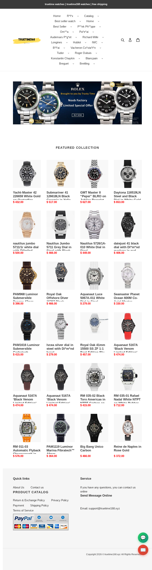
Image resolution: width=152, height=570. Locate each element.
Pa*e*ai (83, 31)
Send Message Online (96, 495)
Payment (18, 505)
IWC (94, 42)
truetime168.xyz (112, 554)
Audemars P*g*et (60, 37)
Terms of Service (23, 510)
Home (90, 21)
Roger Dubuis (83, 52)
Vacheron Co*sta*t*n (83, 47)
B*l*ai (56, 47)
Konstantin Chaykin (63, 58)
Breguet (64, 63)
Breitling (84, 63)
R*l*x (70, 15)
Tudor (60, 52)
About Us (18, 487)
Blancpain (92, 58)
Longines (56, 42)
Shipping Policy (39, 505)
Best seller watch (65, 21)
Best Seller (59, 26)
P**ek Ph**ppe (86, 26)
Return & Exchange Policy (29, 500)
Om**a (64, 31)
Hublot (77, 42)
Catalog (88, 15)
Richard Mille (90, 37)
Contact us (37, 487)
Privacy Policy (60, 500)
